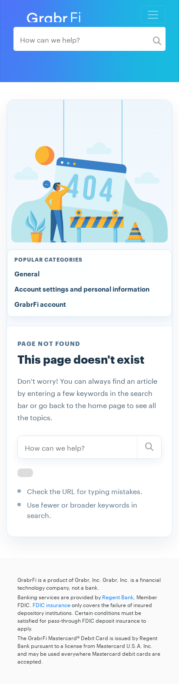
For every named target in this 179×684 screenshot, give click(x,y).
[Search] (157, 39)
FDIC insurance (51, 604)
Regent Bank (117, 596)
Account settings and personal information (81, 289)
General (27, 274)
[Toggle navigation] (153, 14)
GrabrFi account (40, 305)
